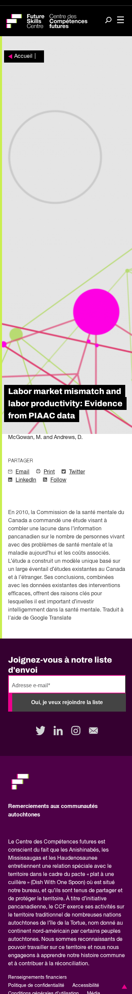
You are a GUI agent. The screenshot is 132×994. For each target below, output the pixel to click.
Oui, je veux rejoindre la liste (67, 702)
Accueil (23, 56)
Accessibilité (85, 985)
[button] (123, 986)
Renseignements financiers (37, 977)
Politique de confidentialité (36, 985)
